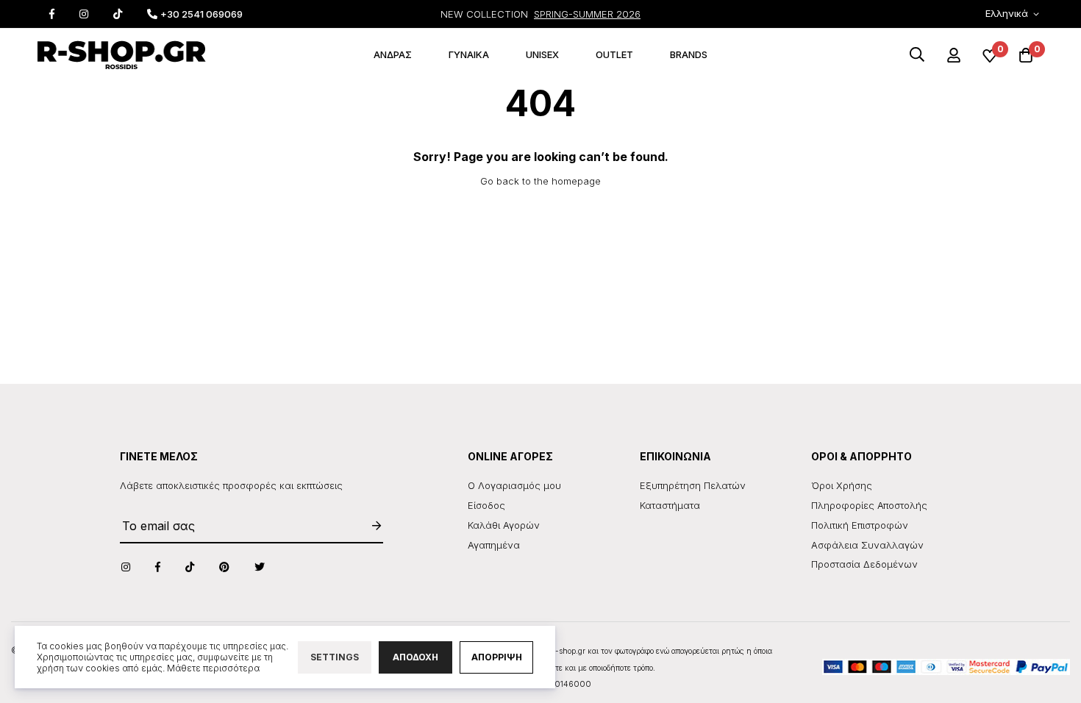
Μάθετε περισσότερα (213, 668)
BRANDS (688, 54)
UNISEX (542, 54)
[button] (1014, 14)
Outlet (614, 54)
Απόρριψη (496, 657)
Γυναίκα (469, 54)
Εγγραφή (369, 525)
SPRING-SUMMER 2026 (587, 14)
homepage (576, 181)
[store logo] (121, 55)
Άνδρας (393, 54)
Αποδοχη (415, 657)
